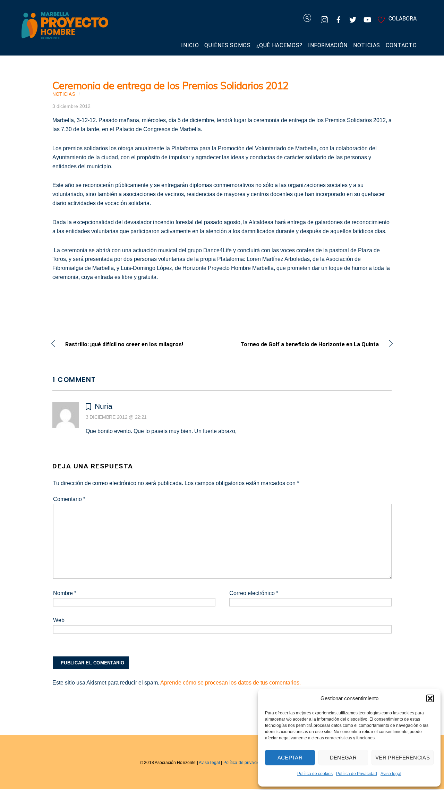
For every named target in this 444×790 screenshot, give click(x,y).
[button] (430, 698)
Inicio (190, 45)
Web (59, 620)
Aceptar (290, 758)
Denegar (343, 758)
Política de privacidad (244, 762)
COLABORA (402, 18)
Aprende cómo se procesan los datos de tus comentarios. (230, 683)
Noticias (366, 45)
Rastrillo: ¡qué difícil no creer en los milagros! (124, 345)
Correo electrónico (253, 593)
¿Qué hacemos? (279, 45)
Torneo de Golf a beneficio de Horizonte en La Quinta (305, 345)
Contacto (401, 45)
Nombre (64, 593)
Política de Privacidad (356, 773)
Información (328, 45)
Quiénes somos (227, 45)
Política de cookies (315, 773)
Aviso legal (391, 773)
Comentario (69, 499)
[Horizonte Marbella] (65, 35)
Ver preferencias (402, 758)
